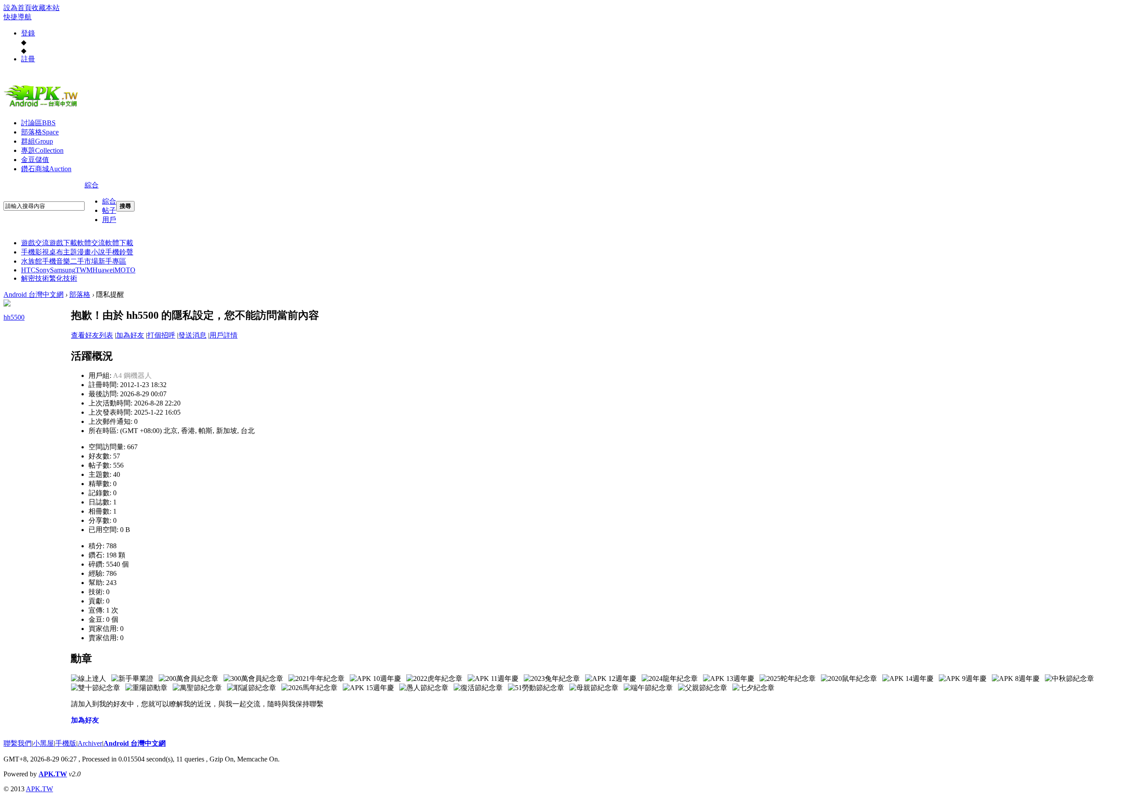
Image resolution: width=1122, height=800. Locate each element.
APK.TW (53, 774)
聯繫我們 (18, 743)
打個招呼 (161, 335)
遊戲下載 (63, 243)
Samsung (62, 270)
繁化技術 (63, 278)
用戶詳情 (223, 335)
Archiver (90, 743)
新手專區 (112, 261)
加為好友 (130, 335)
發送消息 (192, 335)
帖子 (109, 210)
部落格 (40, 132)
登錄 (28, 33)
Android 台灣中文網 (34, 294)
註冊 (28, 59)
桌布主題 (63, 252)
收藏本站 (46, 7)
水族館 (31, 261)
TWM (83, 270)
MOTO (124, 270)
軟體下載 (119, 243)
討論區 (38, 123)
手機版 (65, 743)
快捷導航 (18, 17)
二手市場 (84, 261)
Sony (43, 270)
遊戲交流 (35, 243)
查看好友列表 (92, 335)
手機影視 (35, 252)
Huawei (103, 270)
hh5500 (14, 317)
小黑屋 (43, 743)
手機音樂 (56, 261)
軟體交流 (91, 243)
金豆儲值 (35, 159)
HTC (28, 270)
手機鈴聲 (119, 252)
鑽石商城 (46, 169)
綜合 (92, 185)
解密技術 (35, 278)
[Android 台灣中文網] (43, 106)
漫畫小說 (91, 252)
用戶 (109, 219)
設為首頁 (18, 7)
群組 (37, 141)
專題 (42, 150)
